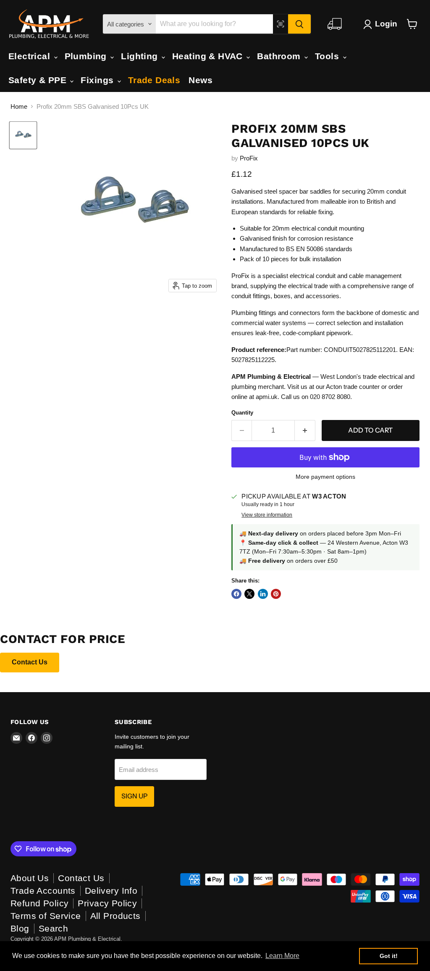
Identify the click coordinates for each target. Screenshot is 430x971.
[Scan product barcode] (280, 24)
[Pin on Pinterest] (276, 594)
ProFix (249, 158)
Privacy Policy (107, 903)
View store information (266, 515)
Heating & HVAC (208, 56)
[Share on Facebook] (236, 594)
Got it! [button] (389, 956)
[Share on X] (249, 594)
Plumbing (87, 56)
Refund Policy (39, 903)
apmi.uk (267, 396)
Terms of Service (45, 916)
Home (18, 106)
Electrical (30, 56)
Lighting (140, 56)
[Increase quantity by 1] (305, 430)
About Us (29, 878)
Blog (19, 928)
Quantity (242, 412)
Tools (328, 56)
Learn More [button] (282, 955)
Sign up (134, 796)
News (200, 80)
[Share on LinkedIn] (263, 594)
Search (53, 928)
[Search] (299, 24)
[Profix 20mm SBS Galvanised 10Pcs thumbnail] (23, 135)
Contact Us (29, 662)
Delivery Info (111, 890)
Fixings (98, 80)
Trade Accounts (43, 890)
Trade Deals (154, 80)
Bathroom (280, 56)
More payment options (325, 476)
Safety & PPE (38, 80)
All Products (115, 916)
